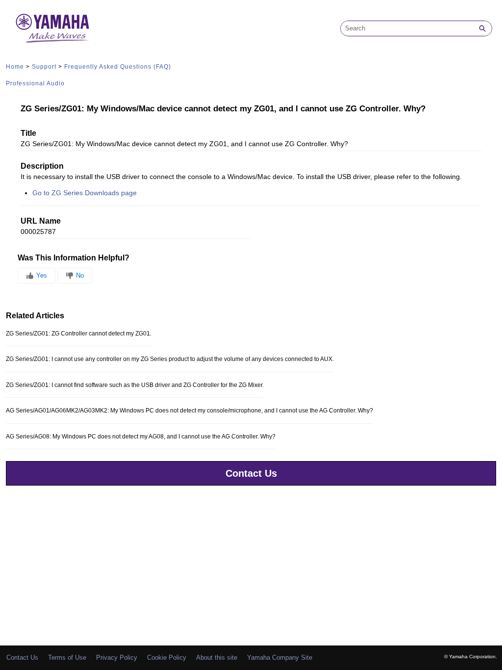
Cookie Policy (166, 657)
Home (15, 66)
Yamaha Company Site (279, 657)
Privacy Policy (116, 657)
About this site (216, 657)
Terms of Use (67, 657)
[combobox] (407, 28)
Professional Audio (35, 83)
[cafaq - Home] (52, 28)
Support (44, 66)
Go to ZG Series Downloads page (84, 193)
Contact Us (251, 473)
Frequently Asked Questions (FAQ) (117, 66)
